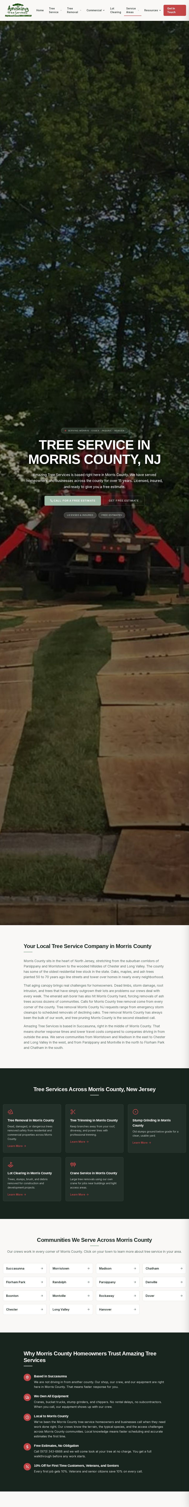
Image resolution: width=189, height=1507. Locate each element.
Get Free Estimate (124, 500)
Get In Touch (171, 10)
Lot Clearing (115, 10)
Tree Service (54, 10)
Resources (151, 10)
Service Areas (131, 10)
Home (40, 10)
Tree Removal (72, 10)
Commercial (94, 10)
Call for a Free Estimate (74, 500)
